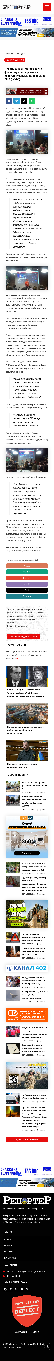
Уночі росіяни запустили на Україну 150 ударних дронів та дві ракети (35, 994)
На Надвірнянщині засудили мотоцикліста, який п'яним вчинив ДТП (33, 937)
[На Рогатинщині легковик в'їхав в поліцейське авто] (13, 1098)
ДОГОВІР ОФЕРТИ (12, 1347)
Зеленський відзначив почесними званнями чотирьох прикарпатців (33, 1048)
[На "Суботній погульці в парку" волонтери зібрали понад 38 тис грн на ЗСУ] (13, 867)
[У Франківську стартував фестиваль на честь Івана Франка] (13, 786)
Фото (21, 60)
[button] (9, 101)
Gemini (27, 584)
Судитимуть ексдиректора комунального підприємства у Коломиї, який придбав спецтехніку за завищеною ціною (35, 883)
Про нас (8, 1251)
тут (17, 658)
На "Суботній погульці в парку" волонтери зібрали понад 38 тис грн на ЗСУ (34, 866)
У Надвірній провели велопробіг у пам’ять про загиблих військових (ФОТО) (34, 801)
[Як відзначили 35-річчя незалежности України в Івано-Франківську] (13, 981)
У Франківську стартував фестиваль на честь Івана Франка (34, 785)
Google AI (27, 578)
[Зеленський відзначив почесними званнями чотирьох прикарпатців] (13, 1048)
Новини (9, 1245)
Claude (27, 566)
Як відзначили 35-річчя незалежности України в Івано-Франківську (33, 980)
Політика (10, 60)
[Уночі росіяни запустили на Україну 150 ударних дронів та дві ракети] (13, 995)
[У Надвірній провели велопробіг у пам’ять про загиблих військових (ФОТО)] (13, 800)
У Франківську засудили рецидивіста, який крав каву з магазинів (33, 951)
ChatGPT (27, 572)
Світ (17, 60)
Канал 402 (10, 1257)
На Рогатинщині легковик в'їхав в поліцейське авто (34, 1096)
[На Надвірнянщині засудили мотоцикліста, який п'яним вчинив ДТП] (13, 937)
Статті (7, 1239)
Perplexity (27, 596)
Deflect (35, 1332)
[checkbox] (47, 1346)
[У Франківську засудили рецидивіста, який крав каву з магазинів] (13, 951)
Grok (27, 590)
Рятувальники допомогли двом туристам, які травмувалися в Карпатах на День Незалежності (34, 1032)
